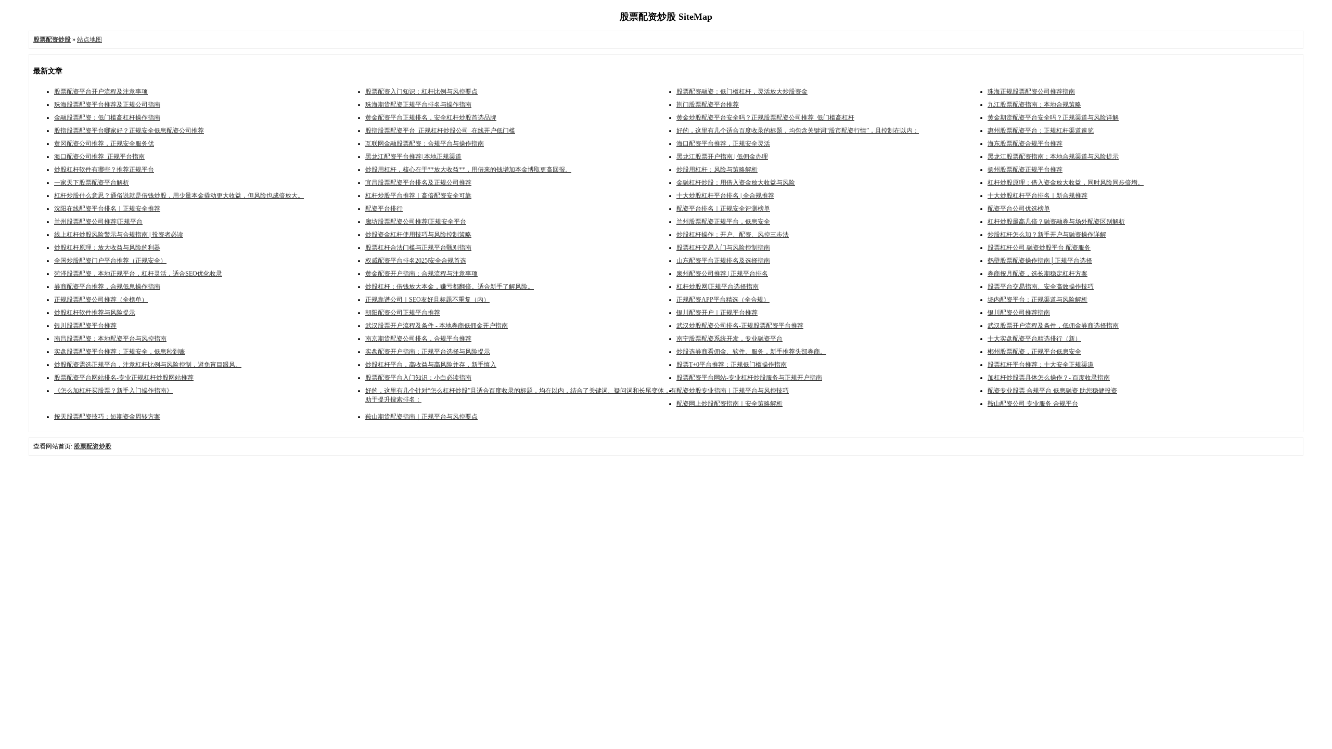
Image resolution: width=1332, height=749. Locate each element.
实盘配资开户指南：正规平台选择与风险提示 (427, 351)
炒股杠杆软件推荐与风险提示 (94, 312)
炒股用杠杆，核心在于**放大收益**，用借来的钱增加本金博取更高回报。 (468, 169)
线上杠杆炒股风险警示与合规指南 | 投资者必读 (118, 234)
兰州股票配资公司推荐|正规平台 (98, 221)
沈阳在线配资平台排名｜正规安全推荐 (107, 208)
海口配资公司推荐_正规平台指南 (99, 156)
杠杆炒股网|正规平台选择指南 (717, 286)
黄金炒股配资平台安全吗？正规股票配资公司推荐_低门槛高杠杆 (765, 117)
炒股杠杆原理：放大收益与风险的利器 (107, 247)
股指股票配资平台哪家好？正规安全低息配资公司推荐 (129, 130)
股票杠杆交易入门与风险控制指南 (723, 247)
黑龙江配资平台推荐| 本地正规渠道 (413, 156)
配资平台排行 (384, 208)
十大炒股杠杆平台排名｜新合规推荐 (1037, 195)
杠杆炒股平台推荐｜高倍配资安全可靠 (418, 195)
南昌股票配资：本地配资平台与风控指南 (110, 338)
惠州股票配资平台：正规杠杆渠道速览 (1041, 130)
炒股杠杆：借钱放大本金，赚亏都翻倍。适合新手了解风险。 (449, 286)
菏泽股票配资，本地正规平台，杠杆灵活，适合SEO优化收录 (138, 273)
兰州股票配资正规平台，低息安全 (723, 221)
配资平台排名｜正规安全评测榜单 (723, 208)
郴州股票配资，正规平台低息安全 (1034, 351)
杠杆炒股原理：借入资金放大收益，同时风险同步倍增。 (1066, 182)
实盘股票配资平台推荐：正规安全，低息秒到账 (119, 351)
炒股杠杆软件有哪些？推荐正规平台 (104, 169)
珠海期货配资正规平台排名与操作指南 (418, 104)
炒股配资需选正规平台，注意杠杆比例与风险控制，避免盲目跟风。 (147, 364)
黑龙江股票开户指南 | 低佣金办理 (722, 156)
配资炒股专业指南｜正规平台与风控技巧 (732, 390)
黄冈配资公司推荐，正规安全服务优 (104, 143)
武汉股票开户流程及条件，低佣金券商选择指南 (1053, 325)
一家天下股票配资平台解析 (91, 182)
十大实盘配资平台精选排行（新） (1034, 338)
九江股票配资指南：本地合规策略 (1034, 104)
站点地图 (89, 39)
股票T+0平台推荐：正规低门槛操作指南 (731, 364)
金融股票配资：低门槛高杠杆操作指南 (107, 117)
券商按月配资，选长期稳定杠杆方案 (1037, 273)
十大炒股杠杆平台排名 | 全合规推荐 (725, 195)
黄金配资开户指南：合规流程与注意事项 (421, 273)
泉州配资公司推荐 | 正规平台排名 (722, 273)
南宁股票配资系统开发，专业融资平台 (729, 338)
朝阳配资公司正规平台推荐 (402, 312)
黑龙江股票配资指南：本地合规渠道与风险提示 (1053, 156)
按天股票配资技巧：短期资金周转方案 (107, 416)
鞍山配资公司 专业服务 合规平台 (1033, 403)
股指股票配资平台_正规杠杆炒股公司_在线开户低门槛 (440, 130)
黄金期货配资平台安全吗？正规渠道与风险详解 (1053, 117)
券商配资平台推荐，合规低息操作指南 (107, 286)
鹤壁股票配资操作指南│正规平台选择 (1040, 260)
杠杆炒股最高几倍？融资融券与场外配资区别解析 (1056, 221)
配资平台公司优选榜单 (1019, 208)
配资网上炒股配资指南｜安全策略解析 (729, 403)
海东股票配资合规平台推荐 (1025, 143)
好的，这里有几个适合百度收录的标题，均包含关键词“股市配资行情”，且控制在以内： (797, 130)
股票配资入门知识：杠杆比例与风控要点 (421, 91)
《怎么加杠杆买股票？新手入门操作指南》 (113, 390)
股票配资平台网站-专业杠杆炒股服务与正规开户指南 (749, 377)
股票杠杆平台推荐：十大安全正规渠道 (1041, 364)
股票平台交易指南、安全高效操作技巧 (1041, 286)
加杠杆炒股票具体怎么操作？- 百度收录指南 (1049, 377)
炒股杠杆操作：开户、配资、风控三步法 (732, 234)
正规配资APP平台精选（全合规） (723, 299)
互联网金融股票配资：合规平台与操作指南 (424, 143)
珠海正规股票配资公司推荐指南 (1031, 91)
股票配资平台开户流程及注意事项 (101, 91)
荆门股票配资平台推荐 (707, 104)
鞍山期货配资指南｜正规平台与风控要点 (421, 416)
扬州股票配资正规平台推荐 (1025, 169)
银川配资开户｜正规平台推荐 (717, 312)
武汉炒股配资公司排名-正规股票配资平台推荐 (739, 325)
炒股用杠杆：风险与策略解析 (717, 169)
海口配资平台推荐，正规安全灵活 (723, 143)
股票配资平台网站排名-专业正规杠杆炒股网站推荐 (124, 377)
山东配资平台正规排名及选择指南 (723, 260)
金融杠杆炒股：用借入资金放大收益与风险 (735, 182)
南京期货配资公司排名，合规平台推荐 (418, 338)
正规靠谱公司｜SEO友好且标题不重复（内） (427, 299)
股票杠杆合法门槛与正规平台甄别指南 (418, 247)
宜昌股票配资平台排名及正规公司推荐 (418, 182)
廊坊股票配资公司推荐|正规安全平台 (415, 221)
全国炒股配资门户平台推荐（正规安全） (110, 260)
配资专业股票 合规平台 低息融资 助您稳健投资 (1052, 390)
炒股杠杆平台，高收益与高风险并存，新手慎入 (430, 364)
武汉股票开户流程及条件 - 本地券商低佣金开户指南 (436, 325)
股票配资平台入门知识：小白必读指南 (418, 377)
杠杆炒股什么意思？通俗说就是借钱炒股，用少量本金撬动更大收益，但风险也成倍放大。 (179, 195)
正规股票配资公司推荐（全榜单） (101, 299)
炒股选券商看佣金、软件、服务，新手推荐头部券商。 (751, 351)
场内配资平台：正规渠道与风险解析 (1037, 299)
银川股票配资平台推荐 (85, 325)
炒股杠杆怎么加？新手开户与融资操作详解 (1047, 234)
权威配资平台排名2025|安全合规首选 (415, 260)
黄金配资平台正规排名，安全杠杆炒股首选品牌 (430, 117)
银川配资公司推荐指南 (1019, 312)
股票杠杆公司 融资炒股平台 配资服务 (1039, 247)
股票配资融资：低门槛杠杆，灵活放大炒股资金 (742, 91)
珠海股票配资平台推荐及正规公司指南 (107, 104)
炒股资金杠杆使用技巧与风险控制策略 (418, 234)
